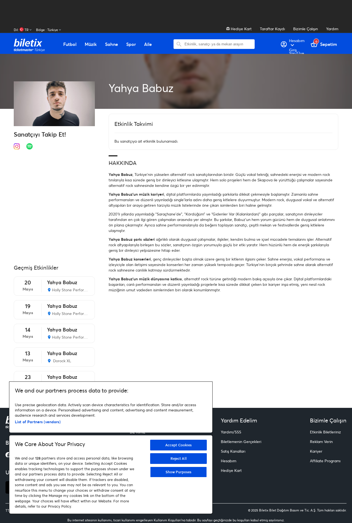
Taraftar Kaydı (272, 28)
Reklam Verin (321, 441)
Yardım (332, 28)
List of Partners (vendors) (38, 421)
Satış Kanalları (233, 451)
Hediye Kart (241, 28)
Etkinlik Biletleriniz (325, 432)
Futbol (69, 44)
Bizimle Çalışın (305, 28)
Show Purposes (179, 471)
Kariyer (316, 451)
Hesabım (228, 460)
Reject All (178, 458)
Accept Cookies (178, 444)
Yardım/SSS (231, 432)
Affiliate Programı (325, 460)
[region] (111, 447)
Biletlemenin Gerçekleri (241, 441)
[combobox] (218, 44)
